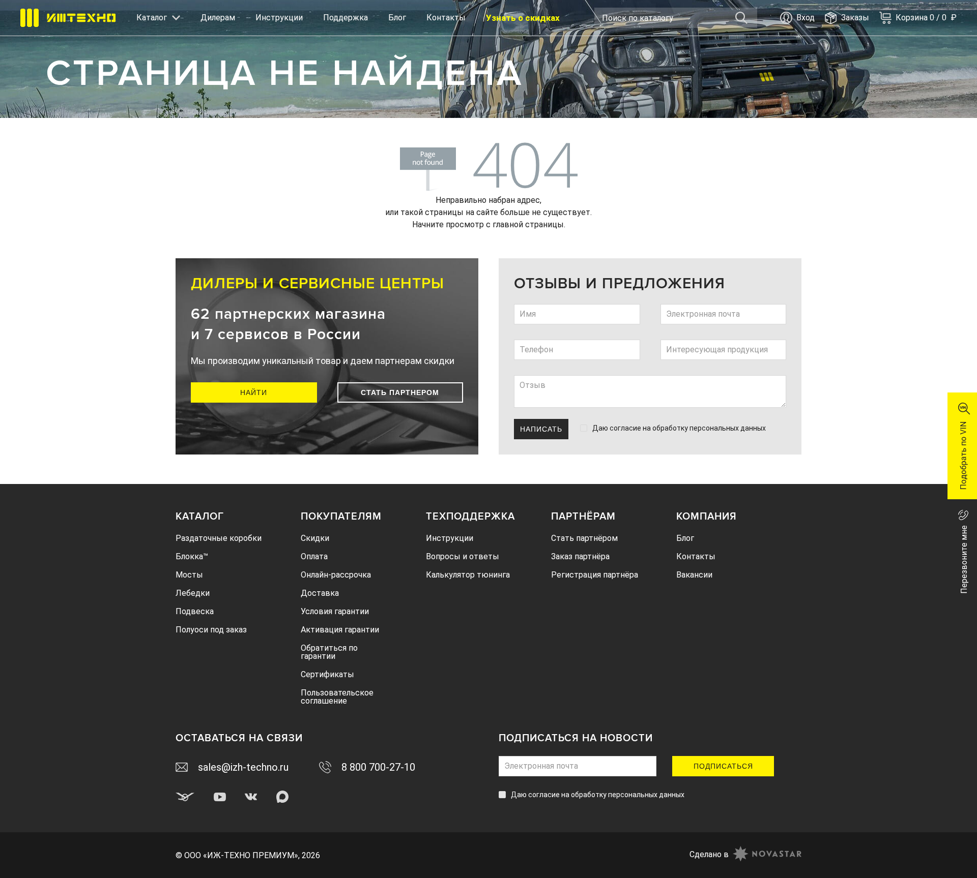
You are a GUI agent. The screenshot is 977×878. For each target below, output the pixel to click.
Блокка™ (192, 556)
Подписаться (723, 766)
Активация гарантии (340, 629)
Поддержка (345, 17)
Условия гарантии (335, 611)
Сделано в (709, 854)
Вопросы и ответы (462, 556)
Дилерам (217, 17)
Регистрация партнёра (594, 575)
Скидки (315, 538)
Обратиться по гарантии (329, 652)
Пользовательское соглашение (337, 697)
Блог (397, 17)
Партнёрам (583, 516)
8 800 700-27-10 (378, 767)
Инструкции (279, 17)
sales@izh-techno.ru (243, 767)
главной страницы (528, 224)
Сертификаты (327, 674)
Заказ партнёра (580, 556)
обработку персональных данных (709, 428)
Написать (541, 429)
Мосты (189, 575)
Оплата (314, 556)
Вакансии (694, 575)
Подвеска (195, 611)
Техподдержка (470, 516)
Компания (706, 516)
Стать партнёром (584, 538)
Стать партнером (400, 392)
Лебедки (193, 593)
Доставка (320, 593)
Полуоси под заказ (211, 629)
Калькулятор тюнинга (468, 575)
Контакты (446, 17)
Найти (253, 392)
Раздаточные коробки (219, 538)
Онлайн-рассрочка (336, 575)
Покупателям (341, 516)
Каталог (200, 516)
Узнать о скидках (523, 18)
